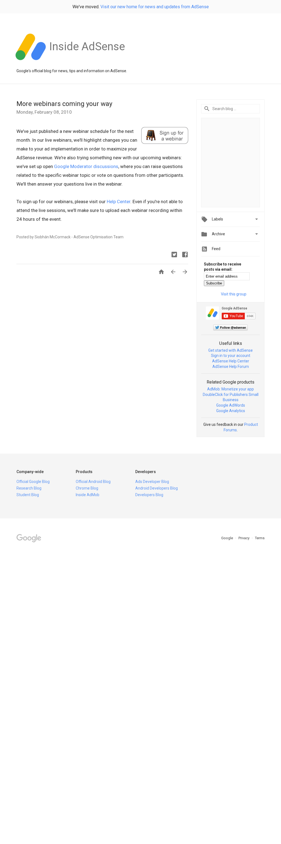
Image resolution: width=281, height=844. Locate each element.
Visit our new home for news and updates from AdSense (154, 6)
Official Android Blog (93, 481)
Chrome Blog (87, 488)
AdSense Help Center (230, 361)
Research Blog (28, 488)
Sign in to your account (230, 355)
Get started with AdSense (230, 350)
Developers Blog (149, 495)
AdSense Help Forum (230, 366)
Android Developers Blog (156, 488)
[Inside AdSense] (87, 63)
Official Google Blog (33, 481)
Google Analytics (230, 411)
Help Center (118, 201)
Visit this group (233, 294)
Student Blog (27, 495)
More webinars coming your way (64, 104)
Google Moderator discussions (86, 166)
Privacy (244, 538)
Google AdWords (230, 405)
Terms (260, 538)
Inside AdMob (87, 495)
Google (227, 538)
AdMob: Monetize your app (230, 389)
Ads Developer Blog (152, 481)
